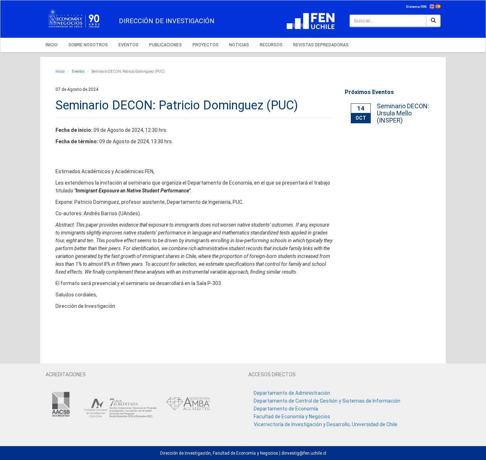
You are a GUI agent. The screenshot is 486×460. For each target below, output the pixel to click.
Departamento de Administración (292, 393)
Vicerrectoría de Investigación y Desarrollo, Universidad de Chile (325, 424)
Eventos (78, 71)
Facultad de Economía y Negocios (292, 416)
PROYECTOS (205, 44)
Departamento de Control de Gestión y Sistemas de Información (327, 401)
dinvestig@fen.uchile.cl (303, 453)
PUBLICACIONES (165, 44)
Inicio (60, 71)
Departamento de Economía (286, 409)
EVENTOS (128, 44)
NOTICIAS (239, 44)
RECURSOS (271, 44)
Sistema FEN (416, 7)
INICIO (52, 44)
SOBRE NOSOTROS (88, 44)
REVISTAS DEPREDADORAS (321, 44)
